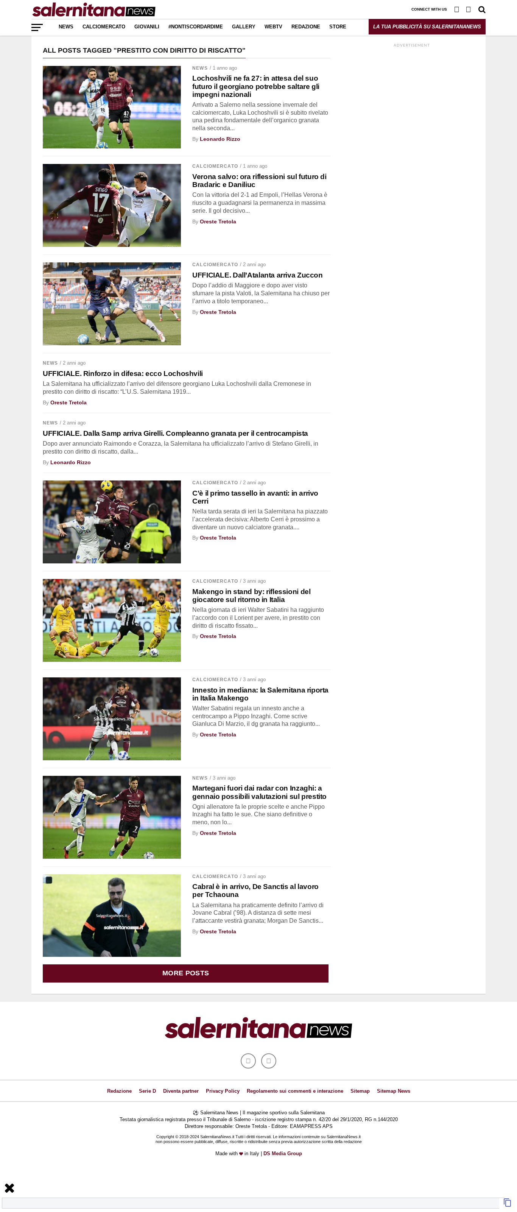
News (66, 27)
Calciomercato (104, 27)
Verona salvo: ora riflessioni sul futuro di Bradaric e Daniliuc (259, 181)
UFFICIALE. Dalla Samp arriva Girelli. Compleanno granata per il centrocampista (175, 433)
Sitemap (360, 1091)
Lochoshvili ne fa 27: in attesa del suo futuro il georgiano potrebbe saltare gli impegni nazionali (255, 86)
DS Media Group (282, 1153)
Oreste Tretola (218, 221)
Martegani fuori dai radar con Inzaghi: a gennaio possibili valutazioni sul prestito (259, 792)
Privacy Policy (223, 1091)
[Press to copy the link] (507, 1205)
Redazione (305, 27)
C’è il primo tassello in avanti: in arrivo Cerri (255, 497)
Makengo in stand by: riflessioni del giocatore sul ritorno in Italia (251, 596)
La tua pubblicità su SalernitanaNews (427, 27)
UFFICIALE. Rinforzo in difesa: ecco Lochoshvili (123, 373)
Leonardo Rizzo (220, 139)
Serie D (147, 1091)
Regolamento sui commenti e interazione (295, 1091)
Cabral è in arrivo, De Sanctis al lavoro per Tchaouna (255, 890)
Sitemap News (393, 1091)
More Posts (185, 973)
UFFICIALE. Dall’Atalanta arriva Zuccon (257, 275)
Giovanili (146, 27)
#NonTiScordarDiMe (195, 27)
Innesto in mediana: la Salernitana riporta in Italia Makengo (260, 694)
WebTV (273, 27)
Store (337, 27)
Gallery (243, 27)
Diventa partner (181, 1091)
